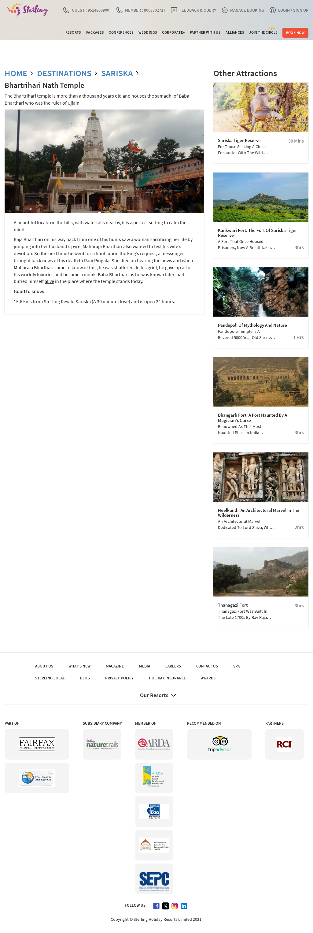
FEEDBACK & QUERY (197, 10)
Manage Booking (247, 10)
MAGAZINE (115, 666)
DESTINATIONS (64, 73)
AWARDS (208, 678)
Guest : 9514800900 (90, 10)
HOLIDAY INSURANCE (167, 678)
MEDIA (144, 666)
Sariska (117, 73)
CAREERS (173, 666)
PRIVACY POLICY (119, 678)
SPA (236, 666)
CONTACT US (207, 666)
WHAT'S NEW (79, 666)
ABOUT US (44, 666)
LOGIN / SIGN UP (293, 10)
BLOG (85, 678)
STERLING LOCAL (50, 678)
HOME (16, 73)
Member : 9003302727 (145, 10)
